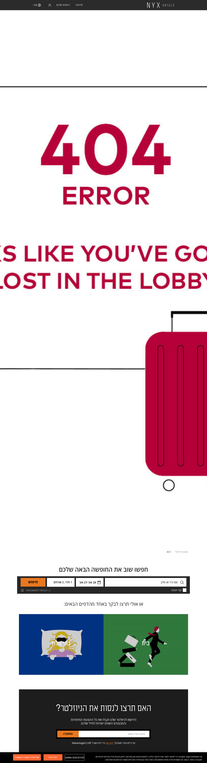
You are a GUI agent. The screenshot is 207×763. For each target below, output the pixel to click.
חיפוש (33, 582)
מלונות (79, 5)
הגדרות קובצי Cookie (74, 757)
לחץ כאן (110, 743)
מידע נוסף (173, 668)
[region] (103, 757)
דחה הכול (52, 757)
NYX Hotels (181, 552)
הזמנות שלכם (63, 5)
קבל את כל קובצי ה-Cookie (27, 757)
